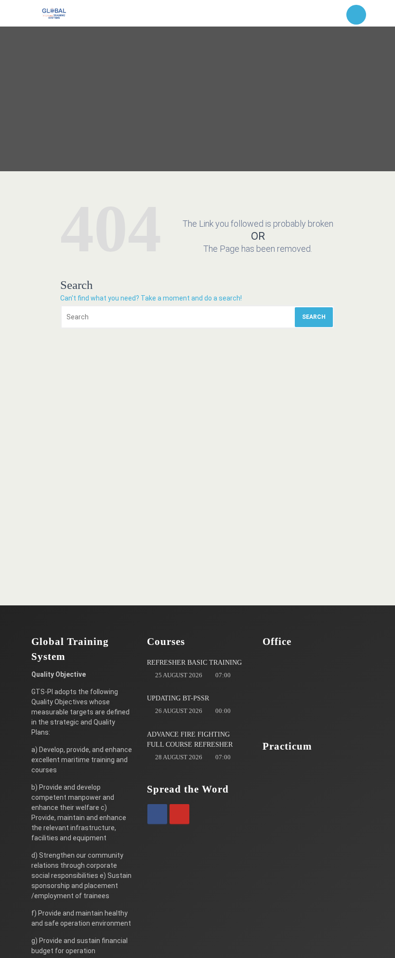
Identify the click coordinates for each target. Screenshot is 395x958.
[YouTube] (179, 814)
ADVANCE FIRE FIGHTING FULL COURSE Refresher (190, 740)
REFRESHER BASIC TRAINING (194, 662)
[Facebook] (157, 814)
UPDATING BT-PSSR (178, 698)
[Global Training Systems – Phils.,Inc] (54, 13)
